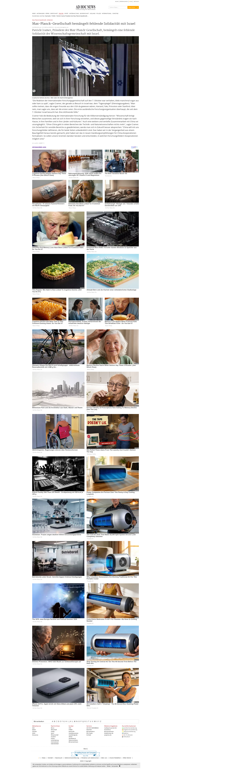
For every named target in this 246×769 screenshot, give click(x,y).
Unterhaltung (55, 740)
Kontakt (88, 735)
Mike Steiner (127, 758)
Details (109, 766)
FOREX (71, 730)
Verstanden (114, 766)
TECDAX (34, 731)
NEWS (34, 13)
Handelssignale (73, 735)
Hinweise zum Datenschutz (90, 758)
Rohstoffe (71, 731)
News (44, 758)
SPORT (66, 13)
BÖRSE (47, 13)
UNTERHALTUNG (74, 13)
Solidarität (50, 20)
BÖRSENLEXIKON (124, 1)
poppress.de (107, 735)
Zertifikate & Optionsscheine (73, 739)
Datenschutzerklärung (72, 758)
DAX (33, 728)
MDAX (34, 730)
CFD (70, 728)
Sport (52, 733)
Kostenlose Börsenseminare (109, 730)
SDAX (33, 733)
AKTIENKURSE (41, 13)
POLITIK (61, 13)
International (54, 742)
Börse (52, 728)
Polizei (53, 738)
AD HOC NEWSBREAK (92, 728)
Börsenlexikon (39, 721)
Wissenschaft (54, 735)
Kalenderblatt (55, 744)
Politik (53, 16)
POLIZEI (98, 13)
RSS (131, 1)
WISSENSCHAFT (84, 13)
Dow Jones (35, 735)
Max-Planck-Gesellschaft (39, 20)
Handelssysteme (73, 733)
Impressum (58, 758)
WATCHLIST (136, 1)
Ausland (53, 737)
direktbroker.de (108, 733)
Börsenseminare (73, 742)
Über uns (104, 758)
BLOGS (116, 1)
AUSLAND (92, 13)
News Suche (131, 7)
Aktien (70, 737)
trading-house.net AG (110, 728)
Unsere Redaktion (115, 758)
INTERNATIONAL (106, 13)
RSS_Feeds (89, 733)
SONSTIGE (115, 13)
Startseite (48, 16)
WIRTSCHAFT (54, 13)
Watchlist (89, 730)
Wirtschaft (54, 730)
